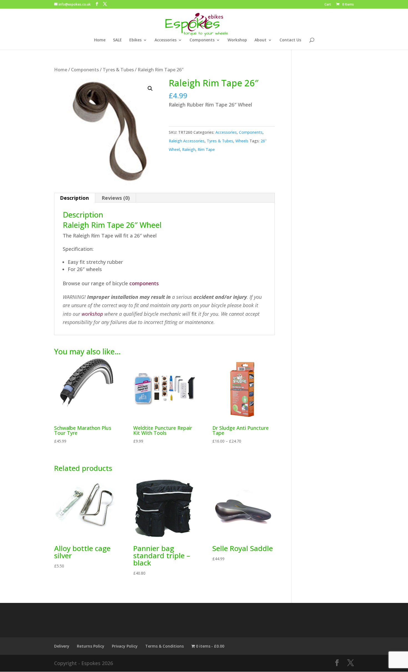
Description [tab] (74, 197)
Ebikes (135, 40)
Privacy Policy (125, 646)
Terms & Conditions (164, 646)
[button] (150, 89)
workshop (92, 313)
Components (202, 40)
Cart (327, 5)
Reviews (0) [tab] (116, 197)
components (144, 283)
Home (99, 40)
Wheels (241, 140)
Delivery (61, 646)
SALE (117, 40)
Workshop (237, 40)
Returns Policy (90, 646)
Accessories (166, 40)
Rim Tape (206, 149)
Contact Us (290, 40)
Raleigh (188, 149)
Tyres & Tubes (118, 69)
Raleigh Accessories (187, 140)
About (260, 40)
